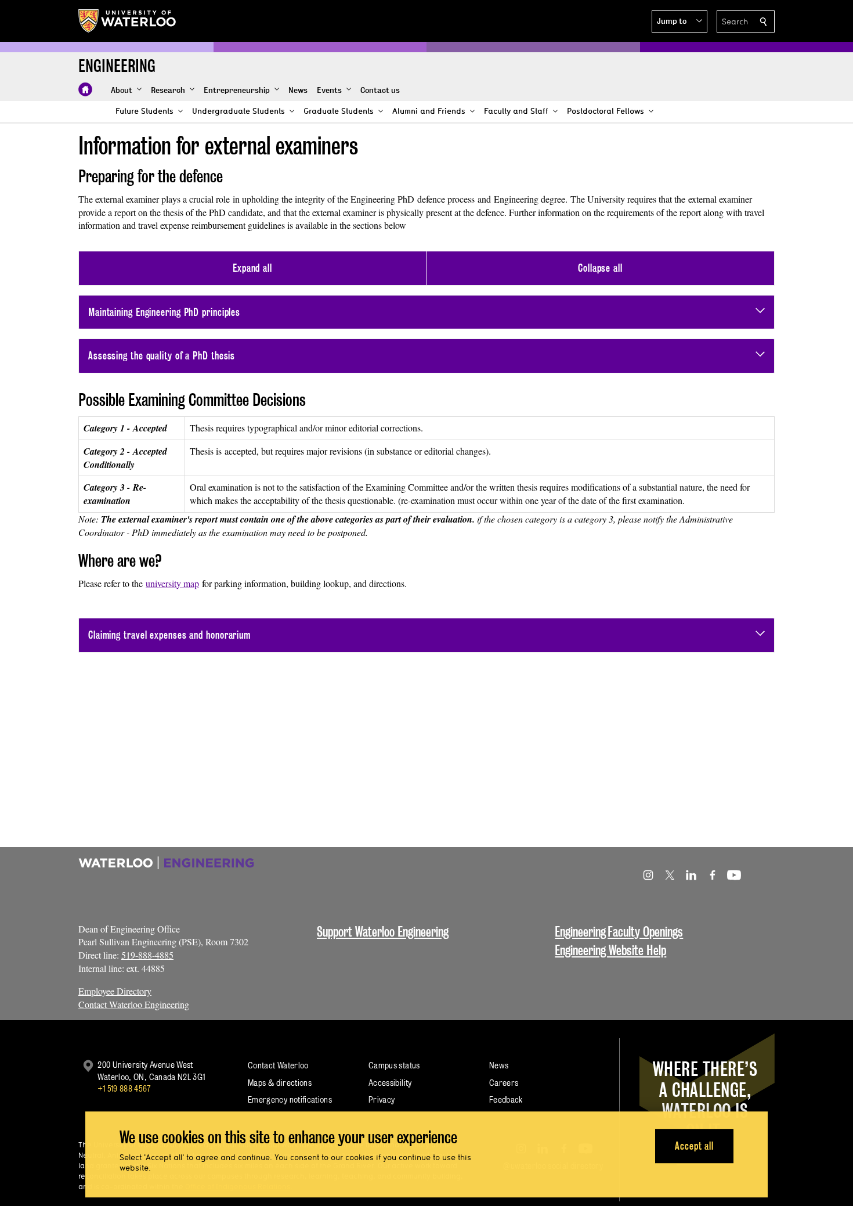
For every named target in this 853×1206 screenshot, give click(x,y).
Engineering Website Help (610, 950)
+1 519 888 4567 (124, 1088)
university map (172, 583)
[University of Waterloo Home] (127, 21)
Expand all (252, 268)
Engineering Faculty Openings (619, 931)
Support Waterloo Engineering (383, 931)
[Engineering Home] (85, 89)
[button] (679, 21)
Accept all (694, 1146)
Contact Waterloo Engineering (133, 1004)
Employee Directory (114, 991)
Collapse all (600, 268)
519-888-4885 (147, 955)
